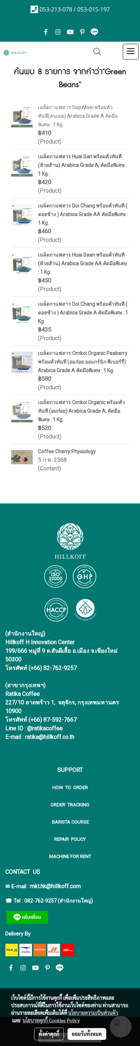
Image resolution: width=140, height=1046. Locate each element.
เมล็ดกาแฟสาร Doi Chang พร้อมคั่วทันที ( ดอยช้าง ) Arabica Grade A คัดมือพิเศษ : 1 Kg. (83, 312)
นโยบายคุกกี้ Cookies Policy (51, 1020)
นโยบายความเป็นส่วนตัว (93, 1012)
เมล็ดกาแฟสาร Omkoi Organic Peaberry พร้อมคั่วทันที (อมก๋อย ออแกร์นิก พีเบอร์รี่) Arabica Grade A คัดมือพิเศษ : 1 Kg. (82, 361)
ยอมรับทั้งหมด (87, 1034)
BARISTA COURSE (70, 822)
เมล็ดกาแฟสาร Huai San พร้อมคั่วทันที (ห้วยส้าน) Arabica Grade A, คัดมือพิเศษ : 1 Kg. (82, 165)
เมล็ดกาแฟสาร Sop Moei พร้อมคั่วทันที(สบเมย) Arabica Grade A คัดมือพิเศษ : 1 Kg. (78, 115)
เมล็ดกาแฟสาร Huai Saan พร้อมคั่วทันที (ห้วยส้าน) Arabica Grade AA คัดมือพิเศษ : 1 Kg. (82, 263)
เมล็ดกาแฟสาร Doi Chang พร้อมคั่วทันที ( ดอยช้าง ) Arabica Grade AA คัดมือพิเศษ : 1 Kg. (83, 214)
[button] (95, 52)
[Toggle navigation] (131, 52)
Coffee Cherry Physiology (67, 451)
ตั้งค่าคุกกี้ (49, 1034)
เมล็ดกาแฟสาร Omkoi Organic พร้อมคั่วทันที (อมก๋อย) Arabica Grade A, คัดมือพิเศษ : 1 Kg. (81, 410)
